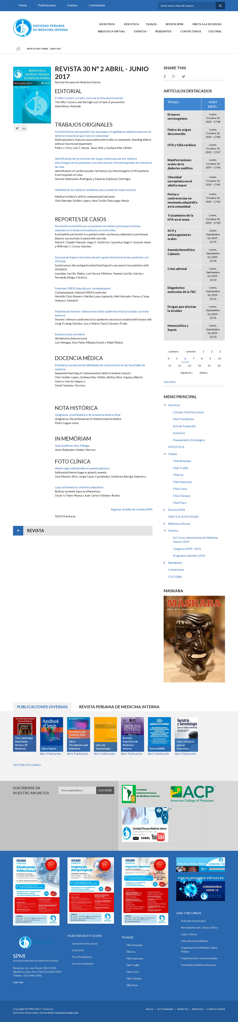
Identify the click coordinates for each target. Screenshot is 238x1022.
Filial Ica (178, 474)
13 (189, 365)
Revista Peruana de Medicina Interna (119, 706)
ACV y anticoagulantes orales (179, 235)
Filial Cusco (180, 488)
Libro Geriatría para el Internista (185, 745)
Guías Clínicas (189, 934)
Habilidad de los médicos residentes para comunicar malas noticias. (95, 189)
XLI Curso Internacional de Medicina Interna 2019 (195, 540)
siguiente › (186, 372)
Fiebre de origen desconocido (179, 132)
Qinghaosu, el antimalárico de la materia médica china (87, 414)
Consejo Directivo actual (188, 412)
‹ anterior (190, 351)
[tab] (82, 531)
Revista (35, 530)
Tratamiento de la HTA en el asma (180, 217)
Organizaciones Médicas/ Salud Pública (199, 949)
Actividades (165, 1009)
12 (179, 365)
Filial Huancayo (182, 481)
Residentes (163, 31)
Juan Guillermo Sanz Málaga (72, 445)
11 (169, 365)
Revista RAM (157, 748)
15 (209, 365)
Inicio (18, 48)
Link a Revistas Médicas (194, 940)
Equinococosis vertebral (70, 334)
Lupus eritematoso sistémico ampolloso (79, 487)
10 (219, 358)
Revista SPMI (174, 24)
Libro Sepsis (49, 748)
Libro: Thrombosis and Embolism (78, 745)
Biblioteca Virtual (111, 31)
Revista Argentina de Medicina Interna (130, 743)
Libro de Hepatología (103, 747)
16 (219, 365)
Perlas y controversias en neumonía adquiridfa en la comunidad (182, 200)
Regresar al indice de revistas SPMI (131, 509)
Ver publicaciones (26, 764)
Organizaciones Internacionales (199, 958)
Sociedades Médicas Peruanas (198, 964)
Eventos (72, 5)
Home (23, 5)
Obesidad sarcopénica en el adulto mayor (180, 181)
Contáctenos (97, 5)
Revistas (197, 1009)
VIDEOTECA (131, 24)
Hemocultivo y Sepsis (178, 327)
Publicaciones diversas (44, 706)
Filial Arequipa (182, 460)
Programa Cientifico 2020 (189, 555)
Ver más (169, 381)
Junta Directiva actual (84, 943)
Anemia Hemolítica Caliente (181, 252)
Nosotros (107, 24)
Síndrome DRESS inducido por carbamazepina (82, 288)
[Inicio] (41, 27)
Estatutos (179, 433)
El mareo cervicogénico (177, 116)
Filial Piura (179, 502)
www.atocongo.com (66, 1012)
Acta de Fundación (184, 426)
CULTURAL (215, 31)
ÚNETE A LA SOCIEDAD (207, 24)
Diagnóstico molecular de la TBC (182, 290)
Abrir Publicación (50, 753)
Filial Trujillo (181, 468)
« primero (173, 351)
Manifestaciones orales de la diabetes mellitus (180, 164)
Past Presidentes (183, 419)
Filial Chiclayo (181, 495)
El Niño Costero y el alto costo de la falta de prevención (89, 98)
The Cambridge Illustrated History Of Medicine (24, 743)
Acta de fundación (82, 963)
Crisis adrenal (177, 268)
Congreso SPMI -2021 (187, 548)
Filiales (151, 24)
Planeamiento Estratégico (189, 440)
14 (199, 365)
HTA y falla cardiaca (182, 145)
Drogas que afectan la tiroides (182, 308)
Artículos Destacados (193, 920)
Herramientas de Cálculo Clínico (199, 927)
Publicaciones (47, 5)
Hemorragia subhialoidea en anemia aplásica (82, 468)
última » (204, 372)
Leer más (18, 982)
